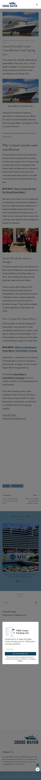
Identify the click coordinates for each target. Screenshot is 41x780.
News (4, 42)
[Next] (35, 551)
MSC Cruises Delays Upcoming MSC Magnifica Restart (32, 499)
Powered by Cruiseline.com (14, 418)
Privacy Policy (21, 775)
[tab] (16, 581)
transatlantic (17, 486)
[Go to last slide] (5, 551)
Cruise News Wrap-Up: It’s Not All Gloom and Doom (9, 499)
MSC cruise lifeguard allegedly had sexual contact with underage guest (20, 575)
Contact (33, 775)
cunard (6, 486)
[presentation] (20, 547)
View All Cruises (9, 415)
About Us (7, 775)
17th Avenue (33, 776)
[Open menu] (37, 4)
